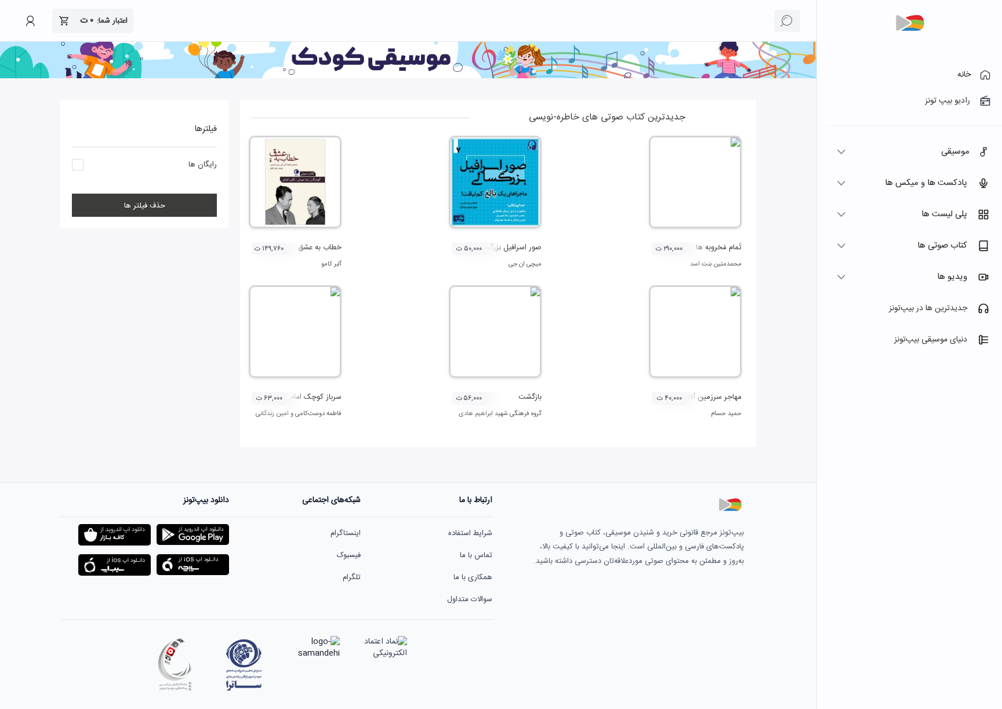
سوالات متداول (469, 599)
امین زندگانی (272, 414)
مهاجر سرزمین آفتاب (710, 397)
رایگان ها (202, 164)
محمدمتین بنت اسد (716, 264)
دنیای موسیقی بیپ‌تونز (930, 340)
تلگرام (352, 577)
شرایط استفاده (470, 533)
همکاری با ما (472, 577)
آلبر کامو (331, 264)
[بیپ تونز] (909, 23)
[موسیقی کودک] (408, 76)
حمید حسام (726, 414)
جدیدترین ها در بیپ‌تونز (928, 308)
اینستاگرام (346, 533)
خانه (964, 75)
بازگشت (530, 397)
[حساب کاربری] (30, 21)
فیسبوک (349, 555)
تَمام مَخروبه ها (719, 247)
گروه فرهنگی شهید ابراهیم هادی (500, 414)
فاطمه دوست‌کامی (318, 414)
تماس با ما (476, 555)
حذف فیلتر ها (144, 205)
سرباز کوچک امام (316, 397)
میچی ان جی (525, 264)
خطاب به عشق (320, 247)
